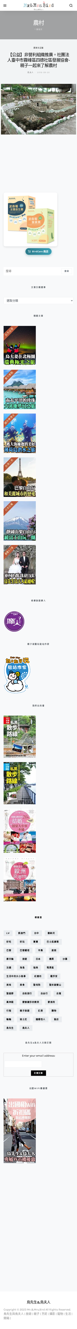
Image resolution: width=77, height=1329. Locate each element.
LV (8, 933)
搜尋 (66, 271)
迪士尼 (23, 1019)
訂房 (40, 1010)
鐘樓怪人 (40, 1019)
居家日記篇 (38, 48)
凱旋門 (22, 933)
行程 (8, 1010)
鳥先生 (10, 1028)
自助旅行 (27, 993)
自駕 (58, 993)
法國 (8, 967)
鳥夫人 (30, 72)
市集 (40, 950)
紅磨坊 (38, 976)
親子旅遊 (25, 1010)
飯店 (56, 1019)
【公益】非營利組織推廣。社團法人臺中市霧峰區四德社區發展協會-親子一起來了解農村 (38, 60)
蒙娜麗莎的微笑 (30, 1002)
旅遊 (24, 959)
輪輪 (8, 1019)
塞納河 (51, 933)
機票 (51, 959)
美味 (8, 985)
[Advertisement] (21, 161)
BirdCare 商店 (40, 251)
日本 (38, 959)
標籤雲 (38, 917)
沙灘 (65, 959)
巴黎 (8, 950)
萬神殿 (10, 1002)
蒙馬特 (51, 1002)
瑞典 (35, 967)
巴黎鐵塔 (25, 950)
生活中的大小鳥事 (16, 976)
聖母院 (37, 985)
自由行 (44, 993)
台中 (36, 933)
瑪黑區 (50, 967)
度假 (54, 950)
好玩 (22, 941)
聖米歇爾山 (55, 985)
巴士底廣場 (53, 941)
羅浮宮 (54, 976)
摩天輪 (10, 959)
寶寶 (35, 941)
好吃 (8, 941)
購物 (54, 1010)
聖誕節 (10, 993)
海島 (22, 967)
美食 (22, 985)
